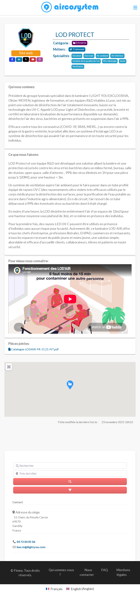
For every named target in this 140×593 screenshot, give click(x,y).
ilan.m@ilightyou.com (31, 547)
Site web (26, 53)
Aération (76, 55)
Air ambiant (102, 55)
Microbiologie (110, 61)
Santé (122, 61)
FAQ (104, 570)
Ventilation (77, 66)
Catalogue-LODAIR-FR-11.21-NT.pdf (35, 349)
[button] (70, 385)
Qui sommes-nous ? (61, 572)
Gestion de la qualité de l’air (86, 61)
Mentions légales (123, 572)
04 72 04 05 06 (26, 541)
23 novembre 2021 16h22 (117, 422)
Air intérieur (117, 55)
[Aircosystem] (70, 7)
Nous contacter (87, 572)
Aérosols (89, 55)
